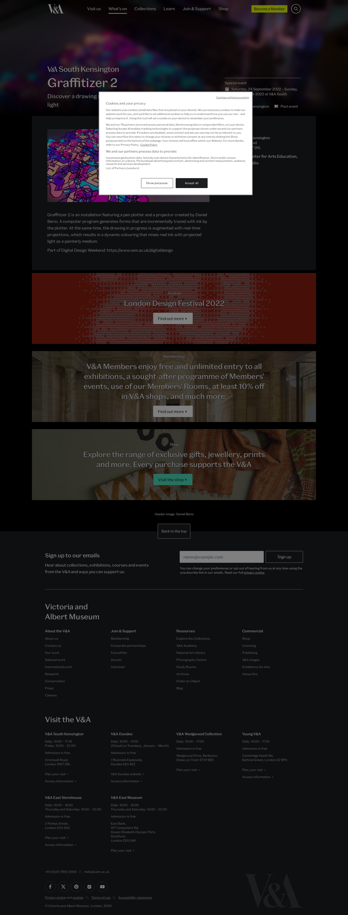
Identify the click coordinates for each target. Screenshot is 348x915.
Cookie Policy (148, 144)
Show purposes (157, 183)
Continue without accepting (232, 97)
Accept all (192, 183)
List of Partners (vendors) (122, 168)
